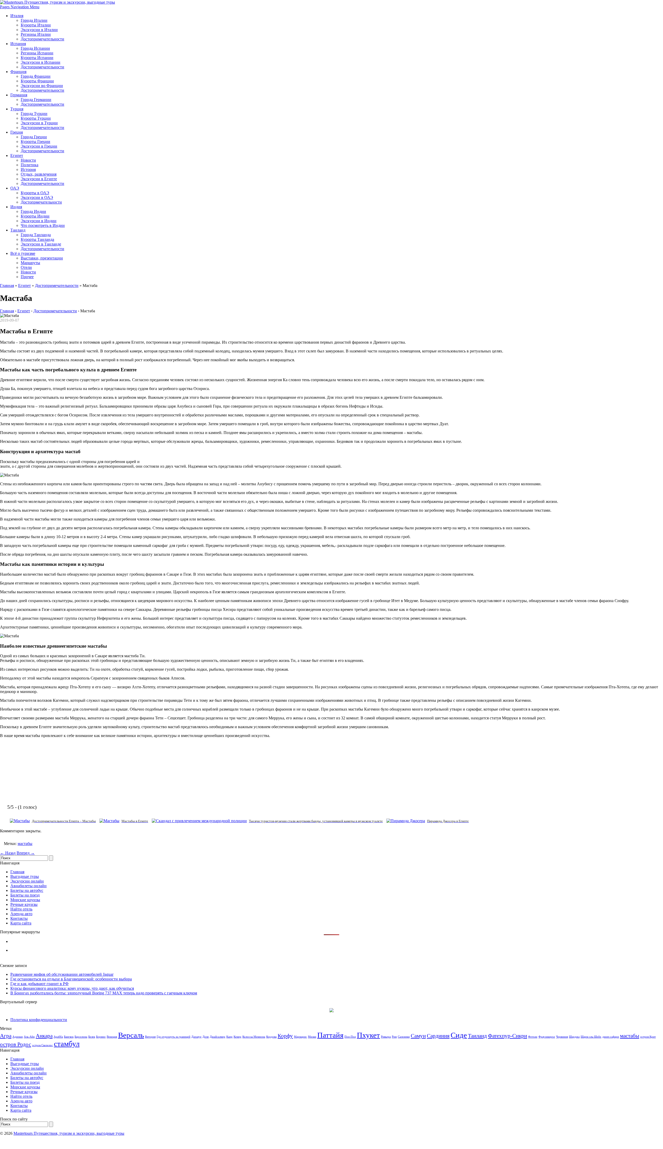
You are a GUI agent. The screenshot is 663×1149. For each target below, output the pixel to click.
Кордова (271, 1036)
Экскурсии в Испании (40, 62)
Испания (18, 43)
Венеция (112, 1036)
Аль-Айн (29, 1036)
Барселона (81, 1036)
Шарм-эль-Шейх (591, 1036)
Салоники (404, 1036)
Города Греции (34, 137)
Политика (29, 165)
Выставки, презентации (42, 258)
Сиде (459, 1035)
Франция (18, 71)
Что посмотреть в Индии (43, 225)
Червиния (562, 1036)
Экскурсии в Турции (39, 123)
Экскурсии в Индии (38, 221)
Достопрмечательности (41, 202)
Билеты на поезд (25, 895)
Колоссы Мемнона (253, 1036)
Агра (5, 1036)
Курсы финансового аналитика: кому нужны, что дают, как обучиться (72, 988)
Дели (206, 1036)
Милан (312, 1036)
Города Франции (36, 76)
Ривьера (386, 1036)
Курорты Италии (36, 25)
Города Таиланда (36, 235)
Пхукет (368, 1035)
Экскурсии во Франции (42, 85)
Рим (394, 1036)
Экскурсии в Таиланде (41, 244)
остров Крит (648, 1036)
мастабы (25, 843)
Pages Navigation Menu (19, 7)
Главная (7, 285)
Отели (26, 267)
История (28, 169)
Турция (16, 109)
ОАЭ (14, 188)
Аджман (17, 1036)
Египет (16, 155)
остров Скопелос (42, 1045)
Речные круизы (24, 904)
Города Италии (34, 20)
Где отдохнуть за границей (173, 1036)
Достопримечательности (42, 39)
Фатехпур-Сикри (507, 1036)
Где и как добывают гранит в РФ (39, 983)
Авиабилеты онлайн (28, 886)
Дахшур (196, 1036)
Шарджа (574, 1036)
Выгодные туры (24, 876)
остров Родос (15, 1044)
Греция (16, 132)
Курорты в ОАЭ (35, 193)
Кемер (237, 1036)
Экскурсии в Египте (39, 179)
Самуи (418, 1036)
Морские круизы (25, 900)
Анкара (44, 1036)
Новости (28, 160)
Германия (18, 95)
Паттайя (330, 1035)
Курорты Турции (36, 118)
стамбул (67, 1043)
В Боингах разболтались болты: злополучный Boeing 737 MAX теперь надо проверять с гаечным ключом (103, 993)
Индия (16, 207)
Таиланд (17, 230)
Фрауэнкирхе (546, 1036)
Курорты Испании (37, 57)
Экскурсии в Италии (39, 29)
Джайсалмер (217, 1036)
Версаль (131, 1035)
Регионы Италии (36, 34)
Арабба (58, 1036)
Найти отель (21, 909)
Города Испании (35, 48)
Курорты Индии (35, 216)
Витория (150, 1036)
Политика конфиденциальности (38, 1019)
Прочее (27, 276)
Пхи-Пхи (350, 1036)
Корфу (285, 1036)
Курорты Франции (37, 81)
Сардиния (438, 1036)
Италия (16, 15)
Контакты (19, 918)
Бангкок (69, 1036)
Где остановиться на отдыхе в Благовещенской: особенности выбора (71, 979)
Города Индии (33, 211)
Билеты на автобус (26, 890)
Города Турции (34, 113)
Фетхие (532, 1036)
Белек (91, 1036)
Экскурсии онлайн (27, 881)
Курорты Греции (35, 141)
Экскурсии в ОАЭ (37, 197)
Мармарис (300, 1036)
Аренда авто (21, 914)
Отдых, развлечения (38, 174)
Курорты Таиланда (37, 239)
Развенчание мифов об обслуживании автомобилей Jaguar (61, 974)
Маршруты (30, 263)
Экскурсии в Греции (39, 146)
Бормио (101, 1036)
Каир (229, 1036)
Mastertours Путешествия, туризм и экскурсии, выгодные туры (68, 1133)
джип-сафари (610, 1036)
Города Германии (36, 99)
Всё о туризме (22, 253)
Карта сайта (20, 923)
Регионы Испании (37, 53)
